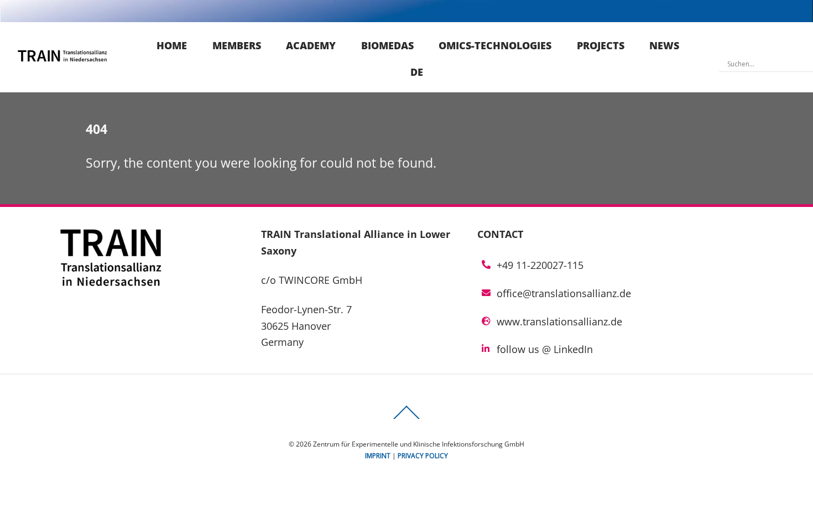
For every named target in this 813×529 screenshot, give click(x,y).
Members (236, 45)
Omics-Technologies (495, 45)
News (664, 45)
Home (172, 45)
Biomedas (387, 45)
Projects (600, 45)
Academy (311, 45)
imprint (377, 455)
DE (416, 72)
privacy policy (423, 455)
